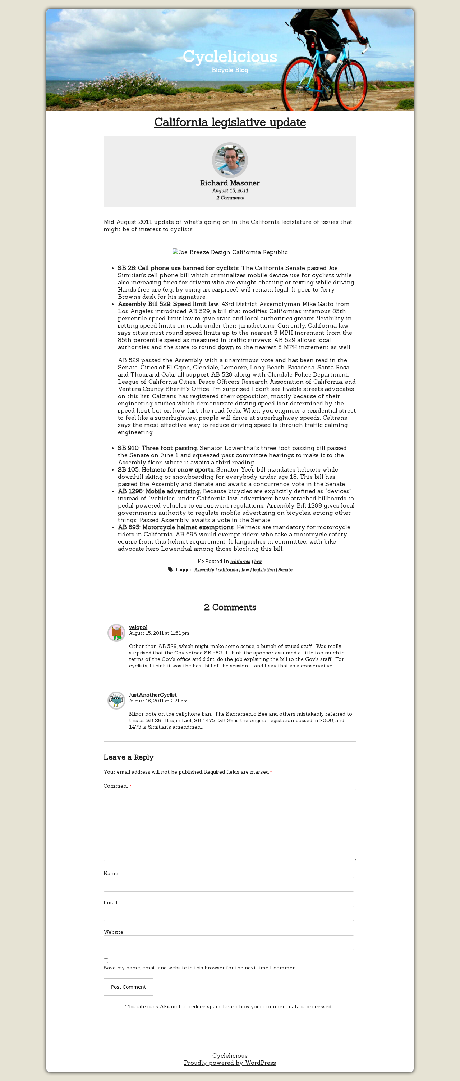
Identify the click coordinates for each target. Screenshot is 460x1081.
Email (110, 902)
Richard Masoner (230, 182)
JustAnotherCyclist (153, 695)
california (240, 561)
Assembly (204, 569)
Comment (117, 786)
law (258, 561)
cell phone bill (168, 275)
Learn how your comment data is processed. (277, 1006)
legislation (264, 569)
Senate (285, 569)
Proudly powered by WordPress (230, 1062)
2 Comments (230, 198)
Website (113, 932)
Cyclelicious (230, 56)
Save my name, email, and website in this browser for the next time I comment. (201, 967)
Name (111, 873)
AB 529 (199, 311)
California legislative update (230, 121)
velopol (138, 627)
